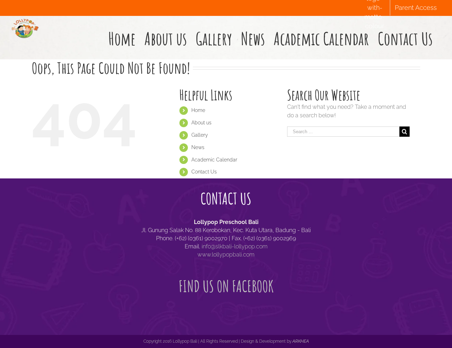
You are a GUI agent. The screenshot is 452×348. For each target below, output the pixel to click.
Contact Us (204, 172)
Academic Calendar (214, 160)
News (197, 147)
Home (198, 110)
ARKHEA (300, 341)
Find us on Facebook (226, 286)
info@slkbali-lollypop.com (235, 246)
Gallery (199, 135)
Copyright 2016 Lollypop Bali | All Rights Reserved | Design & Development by (217, 341)
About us (201, 122)
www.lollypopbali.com (226, 254)
